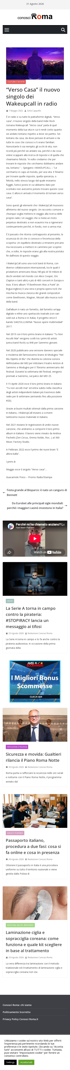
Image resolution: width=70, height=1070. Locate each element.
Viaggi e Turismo (15, 833)
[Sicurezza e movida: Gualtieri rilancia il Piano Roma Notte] (35, 725)
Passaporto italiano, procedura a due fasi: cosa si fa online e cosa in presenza (33, 846)
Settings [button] (10, 1062)
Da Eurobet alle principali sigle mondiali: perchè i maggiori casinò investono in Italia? (35, 505)
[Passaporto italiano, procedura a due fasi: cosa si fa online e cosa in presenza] (35, 811)
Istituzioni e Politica (17, 747)
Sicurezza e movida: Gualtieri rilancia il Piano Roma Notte (33, 757)
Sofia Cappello (34, 110)
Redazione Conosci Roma (40, 633)
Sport (10, 601)
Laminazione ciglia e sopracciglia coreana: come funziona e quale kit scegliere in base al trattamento (34, 941)
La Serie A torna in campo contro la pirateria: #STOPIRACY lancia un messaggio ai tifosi (31, 617)
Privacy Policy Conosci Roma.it (20, 1019)
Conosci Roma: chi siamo (17, 1005)
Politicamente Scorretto (17, 1012)
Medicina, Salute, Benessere (20, 925)
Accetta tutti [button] (26, 1062)
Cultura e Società (15, 82)
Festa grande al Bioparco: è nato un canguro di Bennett (37, 492)
